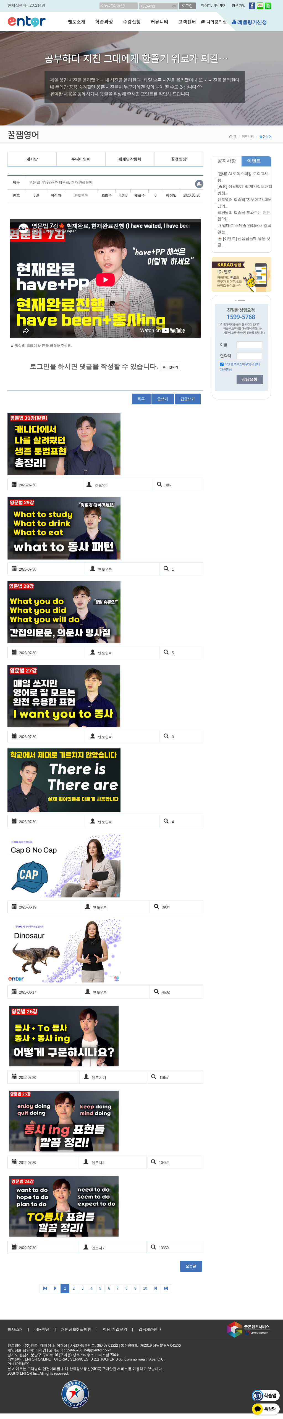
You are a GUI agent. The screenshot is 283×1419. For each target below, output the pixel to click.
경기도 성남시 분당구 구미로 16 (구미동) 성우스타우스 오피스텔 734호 (63, 1355)
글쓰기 (162, 399)
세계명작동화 (129, 159)
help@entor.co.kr (97, 1350)
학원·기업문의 (115, 1329)
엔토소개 (76, 21)
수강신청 (131, 21)
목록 (141, 399)
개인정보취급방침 (76, 1329)
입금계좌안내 (149, 1329)
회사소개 (15, 1329)
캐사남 (32, 159)
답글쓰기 (188, 399)
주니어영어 (80, 159)
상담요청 (249, 379)
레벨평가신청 (251, 22)
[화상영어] (26, 20)
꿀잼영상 (178, 159)
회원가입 (239, 5)
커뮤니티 (159, 21)
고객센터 (187, 21)
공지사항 (227, 160)
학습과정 (104, 21)
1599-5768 (74, 1350)
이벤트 (254, 160)
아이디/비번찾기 (214, 5)
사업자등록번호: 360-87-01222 (94, 1345)
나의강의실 (216, 21)
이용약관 (41, 1329)
